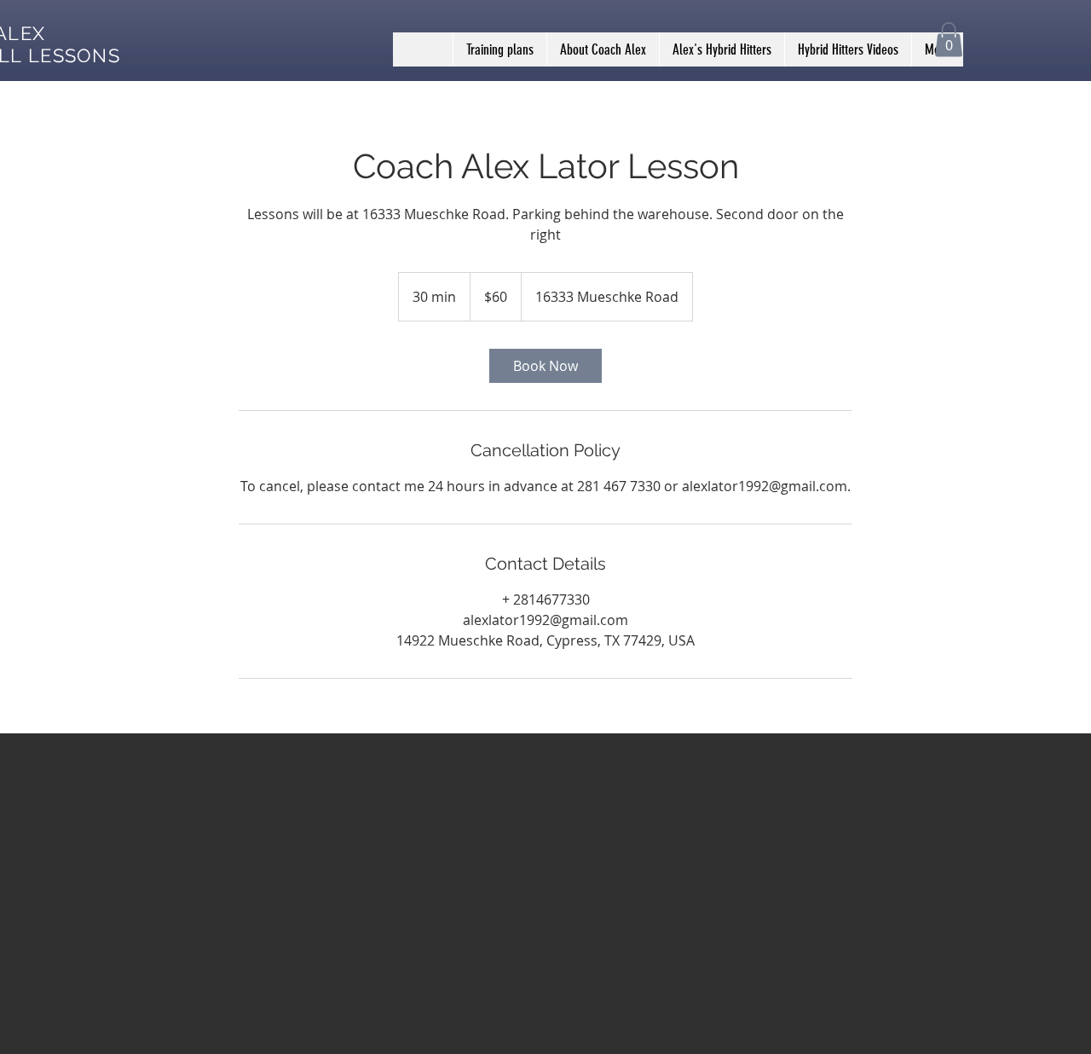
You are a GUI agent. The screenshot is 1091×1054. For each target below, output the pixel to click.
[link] (545, 366)
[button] (948, 39)
